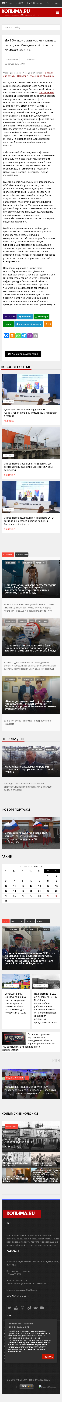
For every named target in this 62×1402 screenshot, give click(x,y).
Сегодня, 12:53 (12, 930)
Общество (27, 563)
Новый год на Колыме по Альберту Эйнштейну (44, 1164)
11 (14, 885)
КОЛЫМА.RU (16, 11)
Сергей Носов (46, 92)
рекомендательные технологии (26, 1350)
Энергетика (42, 621)
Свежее (6, 921)
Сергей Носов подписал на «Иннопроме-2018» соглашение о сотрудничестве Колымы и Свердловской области (29, 521)
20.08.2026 (10, 679)
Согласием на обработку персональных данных (27, 1345)
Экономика (32, 59)
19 (22, 890)
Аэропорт (40, 563)
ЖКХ (32, 621)
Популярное (8, 554)
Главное (22, 621)
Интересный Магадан (29, 324)
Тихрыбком (51, 749)
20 (31, 890)
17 (6, 890)
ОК (49, 324)
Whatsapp (42, 316)
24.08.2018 (8, 401)
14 (39, 885)
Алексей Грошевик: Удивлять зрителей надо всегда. (15, 1179)
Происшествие (17, 921)
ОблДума (40, 679)
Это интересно (43, 921)
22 (48, 890)
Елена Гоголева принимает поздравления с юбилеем (27, 722)
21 (39, 890)
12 (22, 885)
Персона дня (13, 739)
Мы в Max (10, 316)
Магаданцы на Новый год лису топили (15, 1164)
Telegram (26, 316)
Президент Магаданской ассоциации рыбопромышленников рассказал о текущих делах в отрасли (28, 786)
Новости (23, 749)
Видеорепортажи (14, 1078)
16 (56, 885)
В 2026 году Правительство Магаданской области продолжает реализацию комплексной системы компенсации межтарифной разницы (30, 665)
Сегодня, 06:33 (40, 985)
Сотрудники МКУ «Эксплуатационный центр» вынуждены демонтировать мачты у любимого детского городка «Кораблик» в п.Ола (15, 1003)
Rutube (8, 324)
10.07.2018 (8, 509)
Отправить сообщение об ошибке (36, 75)
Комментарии (22, 554)
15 (48, 885)
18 (14, 890)
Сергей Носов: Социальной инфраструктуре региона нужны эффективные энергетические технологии (29, 466)
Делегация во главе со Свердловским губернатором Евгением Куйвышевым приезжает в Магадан (31, 412)
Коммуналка (12, 59)
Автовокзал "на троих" (19, 1142)
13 (31, 885)
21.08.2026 (10, 563)
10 (6, 885)
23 (56, 890)
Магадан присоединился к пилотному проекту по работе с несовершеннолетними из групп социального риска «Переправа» (30, 1090)
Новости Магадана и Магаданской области (21, 15)
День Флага (44, 930)
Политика (9, 421)
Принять (48, 1356)
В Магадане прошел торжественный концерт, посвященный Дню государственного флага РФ (26, 836)
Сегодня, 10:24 (11, 985)
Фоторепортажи (16, 810)
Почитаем (11, 1126)
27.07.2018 (8, 455)
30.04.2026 (10, 749)
